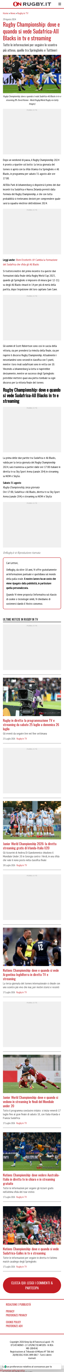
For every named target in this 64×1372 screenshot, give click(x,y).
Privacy (10, 1311)
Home (6, 13)
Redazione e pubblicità (18, 1304)
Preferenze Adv (14, 1326)
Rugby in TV (22, 13)
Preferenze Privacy (16, 1315)
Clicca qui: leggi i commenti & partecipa (32, 1285)
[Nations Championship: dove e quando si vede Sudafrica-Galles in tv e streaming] (32, 1225)
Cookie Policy (13, 1322)
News (13, 13)
